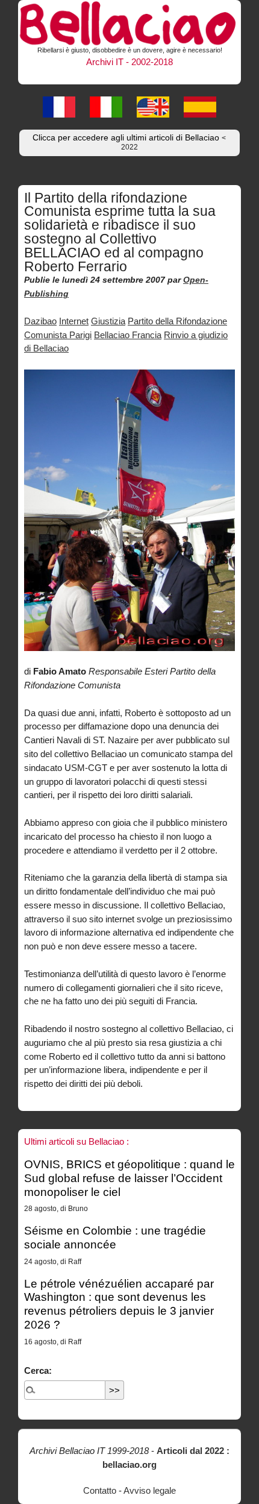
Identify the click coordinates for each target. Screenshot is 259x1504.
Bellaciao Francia (127, 335)
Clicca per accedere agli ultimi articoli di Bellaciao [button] (129, 142)
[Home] (129, 21)
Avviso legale (149, 1490)
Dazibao (40, 321)
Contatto (99, 1490)
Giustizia (108, 321)
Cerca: (38, 1370)
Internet (74, 321)
